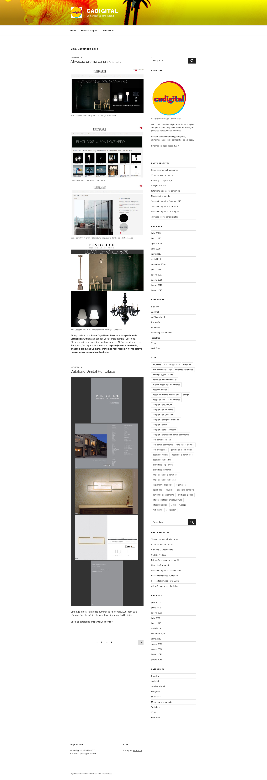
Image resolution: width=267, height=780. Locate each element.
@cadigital (137, 750)
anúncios (157, 364)
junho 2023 (156, 238)
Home (73, 30)
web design (171, 510)
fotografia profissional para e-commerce (171, 435)
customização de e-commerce (166, 384)
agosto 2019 (156, 243)
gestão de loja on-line (162, 460)
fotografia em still (160, 424)
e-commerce (174, 399)
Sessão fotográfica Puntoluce (164, 206)
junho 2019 (156, 254)
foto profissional (160, 450)
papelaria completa (185, 490)
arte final (187, 364)
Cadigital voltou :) (158, 185)
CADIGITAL (102, 11)
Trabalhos (106, 30)
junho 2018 (156, 269)
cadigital (155, 312)
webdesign (157, 510)
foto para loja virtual (185, 445)
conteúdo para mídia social (164, 379)
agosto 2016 (156, 280)
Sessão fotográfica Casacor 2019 (166, 201)
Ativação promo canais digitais (95, 61)
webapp (182, 505)
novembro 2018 (158, 264)
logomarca (181, 485)
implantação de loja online (164, 480)
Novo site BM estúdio (160, 196)
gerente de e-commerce (181, 450)
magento (169, 490)
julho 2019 (155, 249)
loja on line (157, 490)
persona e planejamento (163, 495)
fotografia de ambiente (163, 409)
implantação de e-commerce (166, 475)
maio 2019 (156, 259)
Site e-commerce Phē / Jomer (164, 170)
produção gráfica (185, 495)
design (186, 394)
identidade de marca (162, 470)
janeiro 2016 (156, 285)
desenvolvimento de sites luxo (166, 394)
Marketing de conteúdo (161, 332)
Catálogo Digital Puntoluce (92, 371)
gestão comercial (160, 455)
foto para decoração (162, 440)
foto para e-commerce (163, 445)
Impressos (155, 327)
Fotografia (155, 322)
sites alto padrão (160, 505)
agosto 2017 (156, 275)
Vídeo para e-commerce (162, 175)
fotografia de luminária (163, 414)
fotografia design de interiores (166, 419)
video (173, 505)
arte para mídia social (162, 369)
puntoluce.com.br (103, 621)
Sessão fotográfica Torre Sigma (165, 211)
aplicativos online (172, 364)
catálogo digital (158, 317)
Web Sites (155, 348)
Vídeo (153, 343)
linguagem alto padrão (162, 485)
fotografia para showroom (164, 429)
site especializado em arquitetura (167, 500)
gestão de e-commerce (182, 455)
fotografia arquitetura (162, 404)
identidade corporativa (163, 465)
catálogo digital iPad (184, 369)
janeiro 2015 (156, 290)
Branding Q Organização (162, 180)
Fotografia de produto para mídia (165, 191)
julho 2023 (156, 233)
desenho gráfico (160, 389)
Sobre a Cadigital (89, 30)
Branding (155, 306)
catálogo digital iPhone (163, 374)
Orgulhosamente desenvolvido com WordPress (91, 773)
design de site (159, 399)
